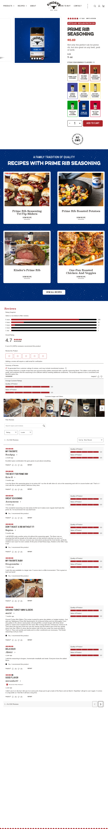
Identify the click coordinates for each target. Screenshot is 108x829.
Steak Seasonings (81, 23)
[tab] (42, 58)
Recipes (21, 6)
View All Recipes (54, 292)
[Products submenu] (13, 6)
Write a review (91, 18)
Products (7, 6)
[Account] (99, 6)
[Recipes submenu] (26, 6)
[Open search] (95, 6)
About (33, 6)
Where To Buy (64, 6)
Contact (78, 6)
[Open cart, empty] (103, 6)
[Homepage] (54, 6)
